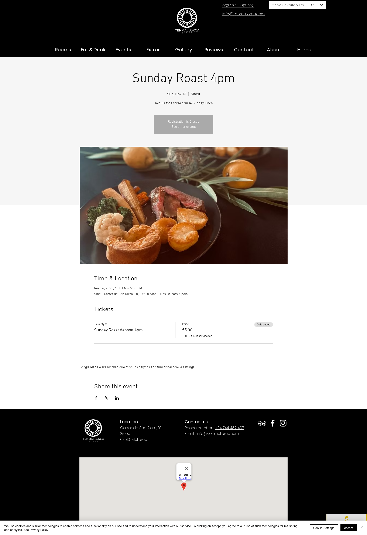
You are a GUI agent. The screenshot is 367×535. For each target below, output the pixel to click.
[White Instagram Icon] (283, 423)
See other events (183, 127)
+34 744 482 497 (229, 427)
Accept (348, 528)
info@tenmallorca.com (218, 433)
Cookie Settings (323, 528)
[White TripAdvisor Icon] (262, 423)
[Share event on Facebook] (96, 398)
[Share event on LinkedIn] (117, 398)
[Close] (361, 528)
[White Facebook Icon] (272, 423)
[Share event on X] (106, 398)
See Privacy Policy (36, 530)
